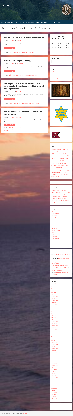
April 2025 (53, 317)
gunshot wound (62, 155)
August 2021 (54, 373)
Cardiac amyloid (61, 151)
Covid (60, 153)
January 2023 (54, 363)
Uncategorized (18, 51)
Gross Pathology (55, 220)
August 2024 (54, 334)
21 (63, 45)
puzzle (65, 172)
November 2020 (54, 382)
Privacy (53, 234)
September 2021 (55, 371)
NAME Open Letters (20, 22)
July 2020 (53, 390)
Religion (37, 103)
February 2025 (54, 321)
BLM (52, 151)
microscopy (55, 163)
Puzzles (53, 240)
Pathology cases (39, 22)
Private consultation (56, 22)
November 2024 (54, 327)
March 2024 (54, 342)
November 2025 (54, 302)
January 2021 (54, 379)
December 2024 (54, 325)
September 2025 (55, 306)
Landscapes (54, 222)
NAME (14, 52)
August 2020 (54, 388)
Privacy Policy (47, 22)
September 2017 (55, 396)
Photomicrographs (55, 230)
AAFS (52, 211)
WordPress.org (54, 78)
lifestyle (56, 160)
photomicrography (58, 170)
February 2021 (54, 377)
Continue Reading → (9, 48)
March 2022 (54, 367)
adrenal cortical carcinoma (55, 149)
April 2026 (53, 292)
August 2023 (54, 357)
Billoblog (5, 6)
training (35, 75)
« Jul (52, 52)
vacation (52, 176)
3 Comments (18, 40)
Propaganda (61, 172)
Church (53, 153)
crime (62, 153)
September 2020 (55, 386)
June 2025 (53, 313)
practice (57, 172)
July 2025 (53, 311)
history (14, 75)
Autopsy (65, 149)
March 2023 (54, 361)
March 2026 (54, 294)
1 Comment (18, 91)
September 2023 (55, 354)
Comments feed (54, 76)
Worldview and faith (9, 22)
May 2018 (53, 394)
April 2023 (53, 359)
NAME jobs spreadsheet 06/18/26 (58, 198)
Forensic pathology (55, 213)
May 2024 (53, 338)
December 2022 (54, 365)
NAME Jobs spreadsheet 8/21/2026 (58, 190)
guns (58, 155)
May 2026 (53, 290)
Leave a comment (19, 63)
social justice (62, 174)
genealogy (10, 75)
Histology (55, 158)
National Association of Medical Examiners (23, 52)
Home (2, 22)
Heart (67, 155)
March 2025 (54, 319)
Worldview (56, 176)
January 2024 (54, 346)
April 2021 (53, 375)
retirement (57, 174)
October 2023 (54, 352)
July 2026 (53, 286)
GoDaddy (25, 413)
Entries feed (54, 74)
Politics (53, 172)
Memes (53, 224)
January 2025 (54, 323)
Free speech (54, 215)
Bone (54, 151)
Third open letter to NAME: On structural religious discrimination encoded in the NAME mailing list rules (24, 86)
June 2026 (53, 288)
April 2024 (53, 340)
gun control (55, 155)
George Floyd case (30, 22)
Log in (52, 71)
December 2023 (54, 348)
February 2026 (54, 296)
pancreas (53, 167)
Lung (62, 161)
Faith (64, 153)
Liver (59, 161)
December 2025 (54, 300)
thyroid (65, 174)
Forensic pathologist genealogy (17, 60)
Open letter (33, 52)
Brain (56, 151)
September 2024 (55, 331)
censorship (10, 52)
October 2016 (54, 398)
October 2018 (54, 392)
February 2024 (54, 344)
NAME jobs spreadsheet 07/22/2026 (59, 196)
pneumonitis (68, 170)
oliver (13, 40)
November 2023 (54, 350)
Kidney (53, 160)
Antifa (61, 149)
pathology (59, 167)
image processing (63, 158)
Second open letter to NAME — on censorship (24, 37)
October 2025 (54, 304)
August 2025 (54, 309)
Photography (65, 167)
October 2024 (54, 329)
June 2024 (53, 336)
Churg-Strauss (57, 153)
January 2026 (54, 298)
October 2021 (54, 369)
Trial (67, 174)
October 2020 (54, 384)
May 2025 (53, 315)
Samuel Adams (37, 129)
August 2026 (54, 283)
